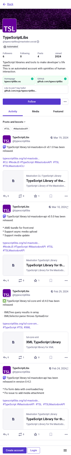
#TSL (7, 128)
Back (10, 4)
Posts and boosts (13, 121)
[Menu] (65, 102)
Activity (12, 111)
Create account (14, 450)
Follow (32, 101)
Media (35, 111)
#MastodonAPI (20, 128)
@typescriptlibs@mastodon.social (19, 41)
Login (33, 450)
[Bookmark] (51, 196)
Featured (58, 111)
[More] (66, 196)
